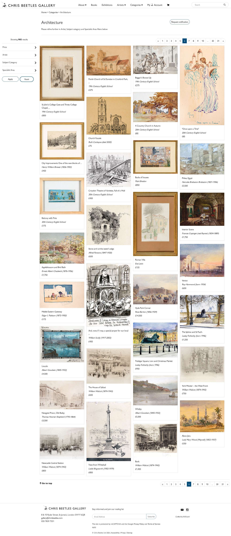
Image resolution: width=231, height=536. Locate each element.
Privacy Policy (139, 523)
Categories (53, 12)
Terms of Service (154, 523)
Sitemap (129, 532)
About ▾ (82, 4)
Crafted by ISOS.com (183, 516)
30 (213, 40)
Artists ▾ (121, 4)
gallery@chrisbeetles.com (51, 517)
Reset (26, 79)
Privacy (123, 532)
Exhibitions (107, 4)
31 (218, 40)
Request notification (179, 21)
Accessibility (115, 532)
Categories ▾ (136, 4)
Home (44, 12)
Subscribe (151, 516)
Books (94, 4)
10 (203, 40)
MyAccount (154, 4)
